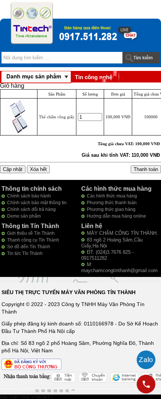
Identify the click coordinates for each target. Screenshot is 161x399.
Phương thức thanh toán (112, 202)
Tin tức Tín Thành (25, 253)
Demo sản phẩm (24, 216)
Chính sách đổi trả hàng (31, 209)
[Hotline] (146, 384)
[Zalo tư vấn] (146, 359)
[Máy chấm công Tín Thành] (31, 22)
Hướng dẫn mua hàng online (116, 216)
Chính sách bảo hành (29, 196)
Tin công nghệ (93, 77)
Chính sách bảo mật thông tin (37, 202)
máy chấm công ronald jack (25, 397)
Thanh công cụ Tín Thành (33, 240)
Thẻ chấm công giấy (57, 117)
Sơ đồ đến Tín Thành (28, 246)
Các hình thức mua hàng (112, 196)
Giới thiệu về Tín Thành (31, 233)
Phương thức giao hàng (111, 209)
